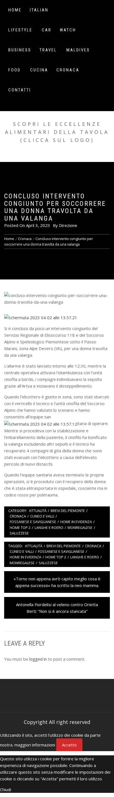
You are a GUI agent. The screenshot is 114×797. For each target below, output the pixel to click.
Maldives (78, 50)
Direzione (68, 225)
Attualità (37, 510)
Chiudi (5, 789)
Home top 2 (20, 527)
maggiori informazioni (34, 745)
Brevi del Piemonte (68, 510)
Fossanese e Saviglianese (33, 521)
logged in (38, 659)
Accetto (69, 745)
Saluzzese (19, 533)
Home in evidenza (76, 521)
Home (15, 10)
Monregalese (80, 527)
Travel (48, 50)
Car (46, 30)
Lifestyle (20, 30)
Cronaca (67, 70)
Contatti (19, 90)
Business (19, 50)
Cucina (39, 70)
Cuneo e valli (42, 516)
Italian (39, 10)
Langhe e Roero (49, 527)
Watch (68, 30)
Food (14, 70)
